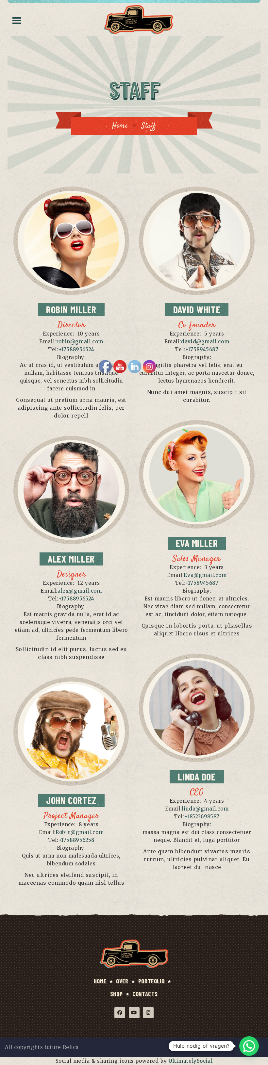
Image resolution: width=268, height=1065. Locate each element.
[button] (249, 1046)
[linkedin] (86, 276)
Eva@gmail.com (205, 575)
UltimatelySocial (191, 1061)
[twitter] (71, 276)
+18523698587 (202, 816)
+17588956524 (76, 349)
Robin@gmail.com (80, 832)
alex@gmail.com (80, 591)
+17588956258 (76, 840)
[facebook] (56, 276)
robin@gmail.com (79, 341)
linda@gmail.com (205, 809)
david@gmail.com (205, 341)
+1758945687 (202, 349)
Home (120, 126)
